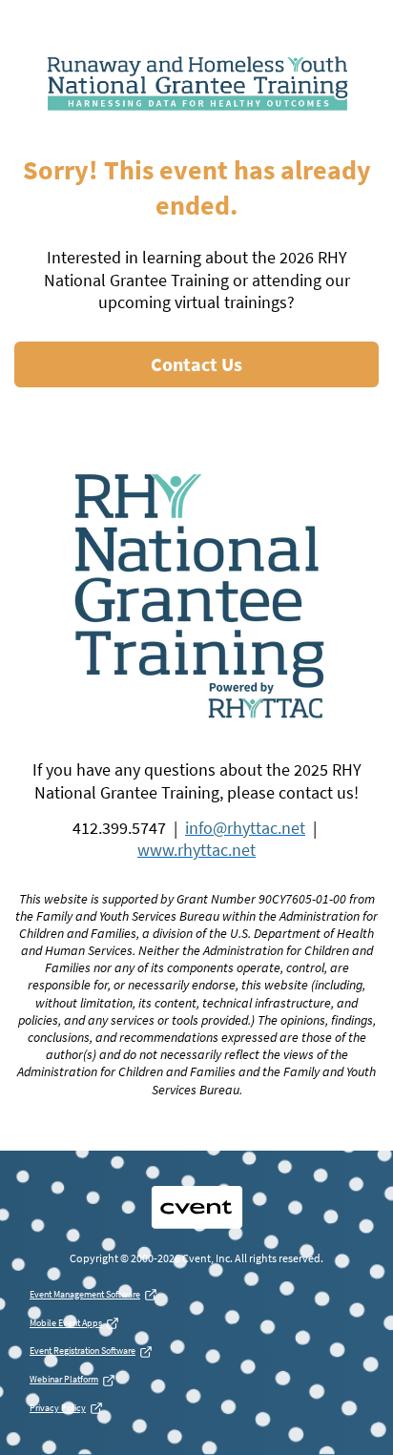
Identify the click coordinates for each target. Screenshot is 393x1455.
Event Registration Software (82, 1350)
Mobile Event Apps (66, 1323)
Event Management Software (85, 1294)
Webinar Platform (64, 1379)
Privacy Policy (58, 1408)
